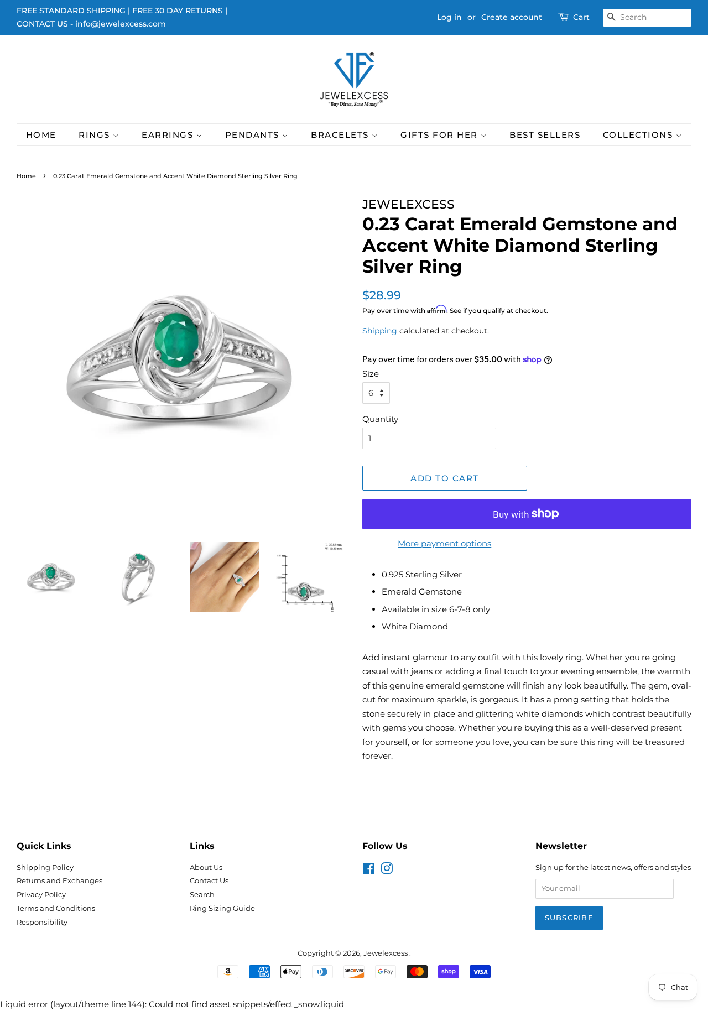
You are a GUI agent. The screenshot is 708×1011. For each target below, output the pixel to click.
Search (202, 894)
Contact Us (209, 881)
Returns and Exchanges (59, 881)
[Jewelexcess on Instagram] (387, 871)
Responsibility (42, 922)
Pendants (254, 134)
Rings (96, 134)
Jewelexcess (386, 953)
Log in (449, 17)
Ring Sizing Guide (222, 908)
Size (370, 373)
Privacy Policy (41, 894)
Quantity (380, 419)
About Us (206, 867)
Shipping (379, 331)
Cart (581, 17)
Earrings (169, 134)
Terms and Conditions (56, 908)
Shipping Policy (45, 867)
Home (41, 134)
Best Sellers (544, 134)
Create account (511, 17)
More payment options (444, 543)
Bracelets (341, 134)
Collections (639, 134)
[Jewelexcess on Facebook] (368, 871)
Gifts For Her (440, 134)
